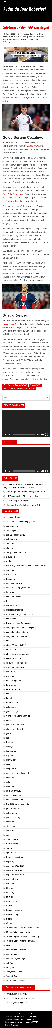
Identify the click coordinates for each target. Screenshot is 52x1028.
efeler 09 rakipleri (14, 658)
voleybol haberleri (14, 972)
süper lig (23, 39)
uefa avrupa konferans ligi (18, 950)
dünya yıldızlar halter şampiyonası (21, 627)
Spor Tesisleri (12, 844)
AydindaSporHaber (27, 34)
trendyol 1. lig (12, 914)
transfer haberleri (14, 910)
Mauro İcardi (9, 388)
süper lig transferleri (15, 875)
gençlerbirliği (12, 711)
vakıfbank (10, 963)
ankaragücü (11, 539)
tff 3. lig (9, 897)
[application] (26, 423)
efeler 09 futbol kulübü (16, 645)
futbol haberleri (15, 37)
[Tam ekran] (46, 434)
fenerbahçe (11, 685)
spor (8, 835)
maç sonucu (11, 769)
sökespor (10, 830)
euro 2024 (10, 672)
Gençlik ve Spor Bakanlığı (18, 716)
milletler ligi (11, 782)
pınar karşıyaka (13, 808)
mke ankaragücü (13, 791)
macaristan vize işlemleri (17, 773)
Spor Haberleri (12, 839)
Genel (24, 37)
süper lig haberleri (14, 870)
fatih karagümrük (13, 680)
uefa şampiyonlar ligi (15, 958)
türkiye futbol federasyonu (18, 932)
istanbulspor (11, 751)
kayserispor (11, 755)
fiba (7, 694)
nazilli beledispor (13, 795)
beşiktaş (10, 592)
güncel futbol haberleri (35, 37)
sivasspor (10, 826)
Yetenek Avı (11, 976)
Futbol (5, 37)
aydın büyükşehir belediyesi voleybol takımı (26, 566)
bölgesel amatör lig (14, 610)
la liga (8, 764)
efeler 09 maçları (13, 649)
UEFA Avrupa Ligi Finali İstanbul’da (22, 496)
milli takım (10, 786)
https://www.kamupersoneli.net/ (21, 998)
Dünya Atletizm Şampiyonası (19, 623)
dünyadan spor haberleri (17, 636)
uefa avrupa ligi (13, 954)
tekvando (10, 883)
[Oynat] (5, 434)
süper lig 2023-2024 (15, 866)
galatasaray (11, 707)
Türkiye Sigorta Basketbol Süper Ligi (22, 936)
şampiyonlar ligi (13, 817)
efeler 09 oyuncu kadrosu (17, 654)
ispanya (9, 747)
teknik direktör (12, 879)
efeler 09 (10, 641)
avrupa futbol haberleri (16, 552)
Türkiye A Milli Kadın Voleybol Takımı (23, 928)
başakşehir (11, 574)
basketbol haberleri (14, 583)
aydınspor (10, 570)
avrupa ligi (10, 557)
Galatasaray (32, 146)
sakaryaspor (11, 813)
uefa (8, 945)
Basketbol (10, 579)
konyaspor (11, 760)
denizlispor (11, 619)
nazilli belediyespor (14, 800)
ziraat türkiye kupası (15, 981)
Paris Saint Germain (11, 194)
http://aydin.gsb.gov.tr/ (17, 994)
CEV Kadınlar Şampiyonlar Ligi (20, 614)
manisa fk (10, 778)
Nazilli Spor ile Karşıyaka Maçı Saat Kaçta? (27, 492)
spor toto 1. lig (12, 848)
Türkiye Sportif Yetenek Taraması (21, 941)
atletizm (9, 548)
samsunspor (11, 822)
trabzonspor (11, 901)
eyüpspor (10, 676)
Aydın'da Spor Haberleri (24, 9)
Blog (41, 34)
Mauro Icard (7, 324)
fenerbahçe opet (13, 689)
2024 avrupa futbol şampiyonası (20, 521)
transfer (9, 905)
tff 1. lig (9, 888)
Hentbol (9, 742)
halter (8, 738)
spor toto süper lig (14, 853)
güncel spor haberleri (11, 39)
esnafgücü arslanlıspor (16, 667)
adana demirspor (13, 526)
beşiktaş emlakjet (14, 597)
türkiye (9, 923)
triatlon (9, 919)
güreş (8, 733)
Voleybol (10, 967)
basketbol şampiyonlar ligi (18, 588)
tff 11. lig (10, 892)
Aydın (8, 561)
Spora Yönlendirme (14, 857)
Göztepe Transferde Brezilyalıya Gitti (23, 505)
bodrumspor (11, 605)
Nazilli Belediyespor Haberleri (19, 804)
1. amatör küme (13, 517)
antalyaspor (11, 543)
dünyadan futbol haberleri (17, 632)
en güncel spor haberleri (17, 663)
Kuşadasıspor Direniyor (17, 501)
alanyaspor (11, 530)
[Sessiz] (42, 434)
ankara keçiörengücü (15, 535)
